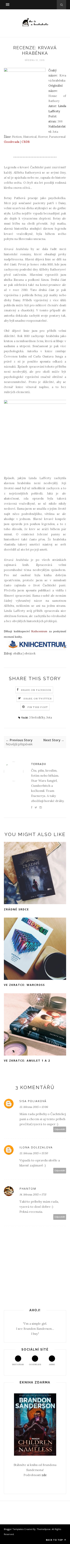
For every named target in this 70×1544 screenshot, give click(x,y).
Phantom (27, 1188)
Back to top (55, 1539)
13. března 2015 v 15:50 (33, 1153)
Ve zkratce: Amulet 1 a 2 (27, 1060)
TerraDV (38, 764)
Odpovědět (59, 1129)
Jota (49, 717)
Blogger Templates (14, 1529)
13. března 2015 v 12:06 (33, 1107)
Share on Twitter (38, 698)
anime (52, 1364)
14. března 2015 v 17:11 (32, 1194)
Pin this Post (37, 707)
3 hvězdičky (37, 717)
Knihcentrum (39, 631)
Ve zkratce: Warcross (24, 985)
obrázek (30, 653)
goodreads (35, 1364)
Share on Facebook (36, 690)
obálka (17, 653)
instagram (18, 1364)
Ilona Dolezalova (36, 1147)
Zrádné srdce (16, 909)
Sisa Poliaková (32, 1101)
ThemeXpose (44, 1529)
